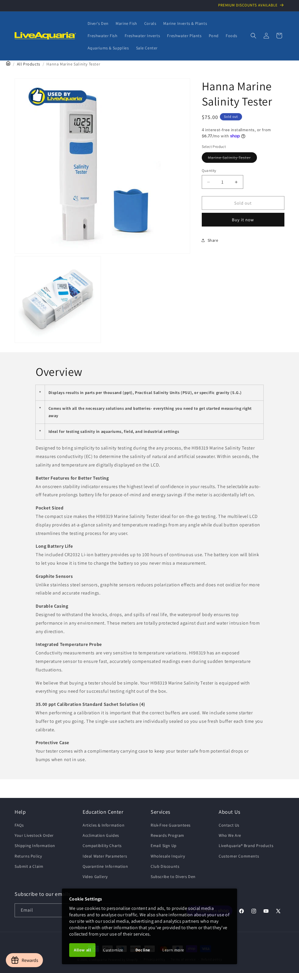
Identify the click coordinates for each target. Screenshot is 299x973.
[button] (253, 35)
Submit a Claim (29, 866)
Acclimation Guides (101, 835)
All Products (28, 64)
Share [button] (213, 240)
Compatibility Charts (102, 845)
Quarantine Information (105, 866)
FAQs (19, 825)
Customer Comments (239, 856)
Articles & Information (103, 825)
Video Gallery (95, 876)
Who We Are (230, 835)
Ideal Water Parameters (105, 856)
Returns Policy (28, 856)
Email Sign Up (164, 845)
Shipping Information (35, 845)
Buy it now (243, 219)
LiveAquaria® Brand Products (246, 845)
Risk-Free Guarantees (171, 825)
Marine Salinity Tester (232, 159)
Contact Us (229, 825)
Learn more (173, 950)
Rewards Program (167, 835)
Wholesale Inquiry (168, 856)
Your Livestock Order (34, 835)
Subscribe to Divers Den (173, 876)
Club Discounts (165, 866)
